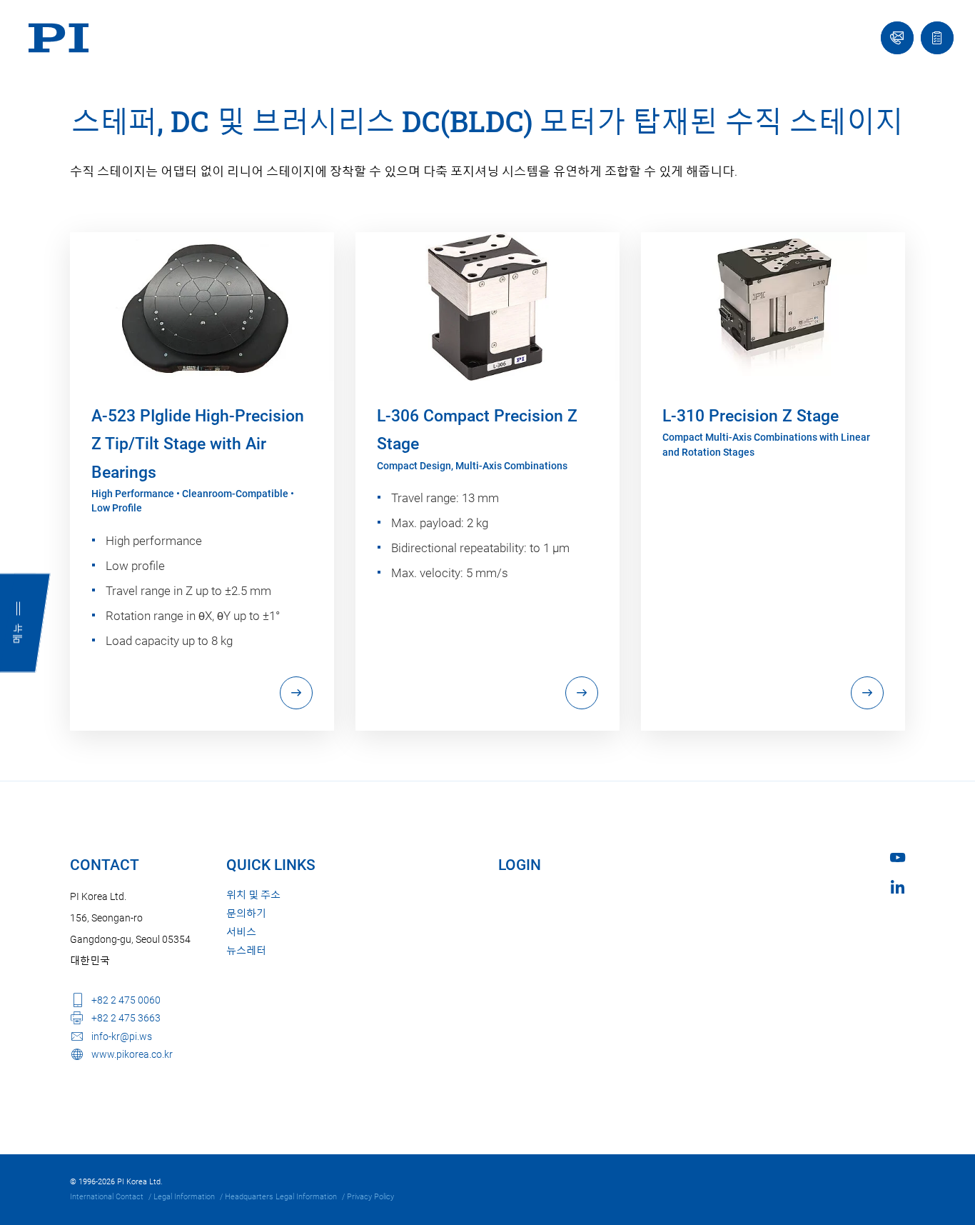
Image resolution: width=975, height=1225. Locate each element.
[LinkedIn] (897, 887)
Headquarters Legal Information (281, 1196)
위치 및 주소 (253, 895)
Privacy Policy (370, 1196)
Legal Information (184, 1196)
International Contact (106, 1196)
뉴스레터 (246, 950)
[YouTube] (897, 857)
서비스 (241, 932)
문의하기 (246, 913)
